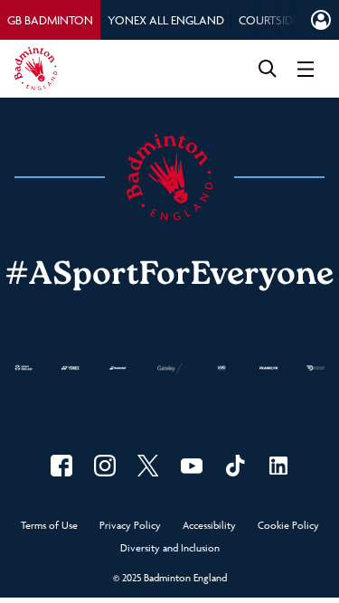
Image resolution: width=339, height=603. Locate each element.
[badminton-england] (278, 465)
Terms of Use (49, 526)
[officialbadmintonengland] (105, 465)
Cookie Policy (288, 526)
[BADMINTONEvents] (191, 465)
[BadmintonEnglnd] (148, 465)
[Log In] (321, 20)
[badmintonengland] (61, 465)
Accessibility (209, 526)
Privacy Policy (130, 526)
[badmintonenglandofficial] (235, 465)
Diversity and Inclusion (170, 548)
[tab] (50, 20)
